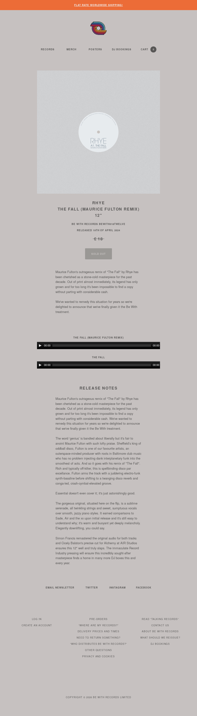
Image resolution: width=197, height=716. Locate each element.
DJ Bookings (121, 49)
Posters (95, 49)
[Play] (40, 345)
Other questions (98, 650)
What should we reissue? (160, 637)
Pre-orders (98, 619)
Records (48, 49)
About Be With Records (160, 631)
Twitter (92, 587)
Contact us (160, 625)
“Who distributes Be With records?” (98, 644)
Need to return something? (99, 637)
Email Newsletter (60, 587)
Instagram (117, 587)
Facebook (143, 587)
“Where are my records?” (98, 625)
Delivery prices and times (98, 631)
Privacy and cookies (98, 656)
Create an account (37, 625)
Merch (71, 49)
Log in (37, 619)
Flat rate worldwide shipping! (98, 5)
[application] (98, 345)
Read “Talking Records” (160, 619)
